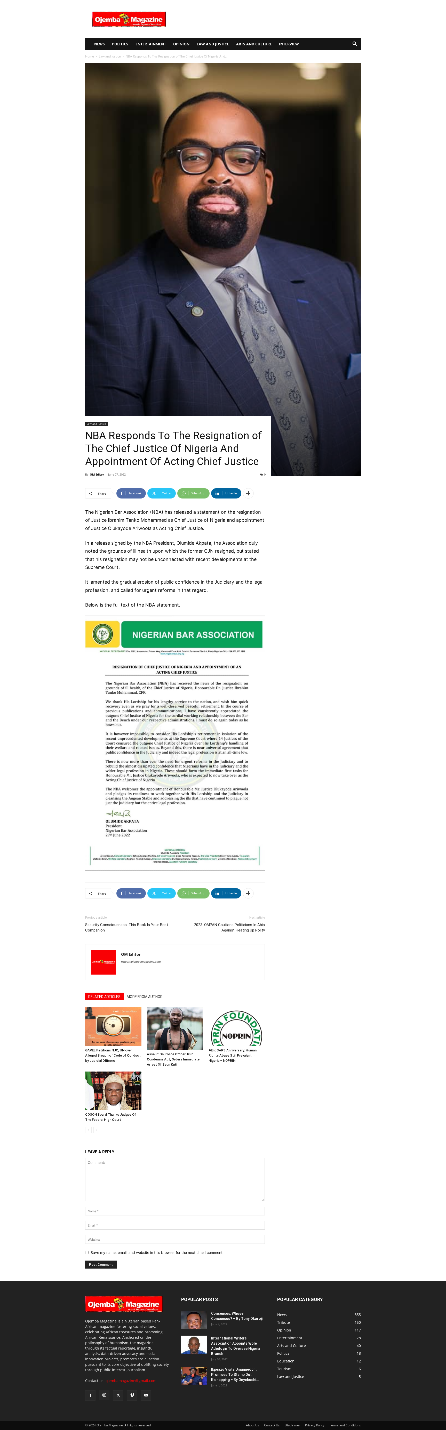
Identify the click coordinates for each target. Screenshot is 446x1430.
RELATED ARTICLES (104, 997)
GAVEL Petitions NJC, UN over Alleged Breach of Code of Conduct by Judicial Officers (113, 1055)
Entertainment (151, 44)
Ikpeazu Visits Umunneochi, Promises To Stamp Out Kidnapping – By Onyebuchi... (235, 1374)
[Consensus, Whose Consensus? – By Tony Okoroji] (194, 1320)
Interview (289, 44)
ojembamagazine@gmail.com (131, 1380)
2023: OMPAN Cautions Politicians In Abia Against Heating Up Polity (229, 927)
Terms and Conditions (345, 1425)
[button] (354, 44)
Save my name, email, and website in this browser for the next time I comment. (157, 1252)
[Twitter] (118, 1395)
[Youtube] (146, 1395)
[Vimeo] (132, 1395)
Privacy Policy (314, 1425)
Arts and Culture (254, 44)
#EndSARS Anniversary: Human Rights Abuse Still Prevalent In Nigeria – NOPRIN (233, 1055)
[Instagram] (104, 1395)
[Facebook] (90, 1395)
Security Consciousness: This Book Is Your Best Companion (126, 927)
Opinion (181, 44)
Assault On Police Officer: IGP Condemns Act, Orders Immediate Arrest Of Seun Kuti (173, 1059)
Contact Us (272, 1425)
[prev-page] (88, 1130)
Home (89, 56)
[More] (248, 493)
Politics (120, 44)
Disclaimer (292, 1425)
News (99, 44)
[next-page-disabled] (96, 1130)
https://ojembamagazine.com (141, 961)
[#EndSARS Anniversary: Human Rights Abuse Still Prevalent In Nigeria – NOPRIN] (237, 1026)
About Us (252, 1425)
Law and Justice (213, 44)
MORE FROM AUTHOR (145, 997)
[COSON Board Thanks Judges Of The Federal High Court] (113, 1091)
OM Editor (97, 474)
